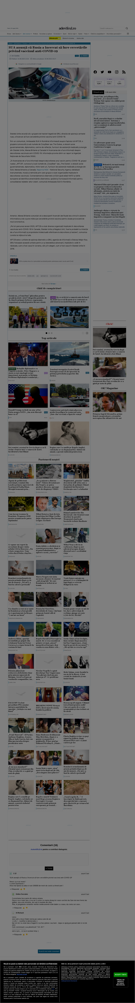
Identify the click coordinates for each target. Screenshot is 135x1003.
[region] (67, 981)
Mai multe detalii (22, 974)
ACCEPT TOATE (120, 975)
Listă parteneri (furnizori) (69, 981)
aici (53, 989)
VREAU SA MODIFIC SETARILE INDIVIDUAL (120, 982)
